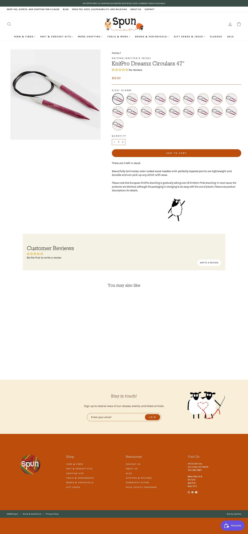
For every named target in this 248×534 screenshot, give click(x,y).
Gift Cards (73, 487)
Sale (230, 36)
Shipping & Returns (139, 478)
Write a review (209, 262)
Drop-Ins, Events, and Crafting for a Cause (33, 9)
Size (115, 90)
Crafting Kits (75, 473)
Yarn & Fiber (23, 36)
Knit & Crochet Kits (55, 36)
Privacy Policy (52, 514)
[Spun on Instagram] (189, 492)
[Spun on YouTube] (196, 492)
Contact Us (133, 464)
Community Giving (137, 482)
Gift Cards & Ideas (188, 36)
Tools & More (117, 36)
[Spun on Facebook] (192, 492)
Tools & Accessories (80, 478)
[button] (120, 69)
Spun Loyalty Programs (141, 487)
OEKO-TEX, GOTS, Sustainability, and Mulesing (99, 9)
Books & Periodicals (151, 36)
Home (115, 53)
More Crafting (89, 36)
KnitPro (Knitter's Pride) (131, 58)
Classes (216, 36)
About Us (135, 9)
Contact (149, 9)
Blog (66, 9)
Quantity (119, 136)
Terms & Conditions (32, 514)
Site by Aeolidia (234, 514)
